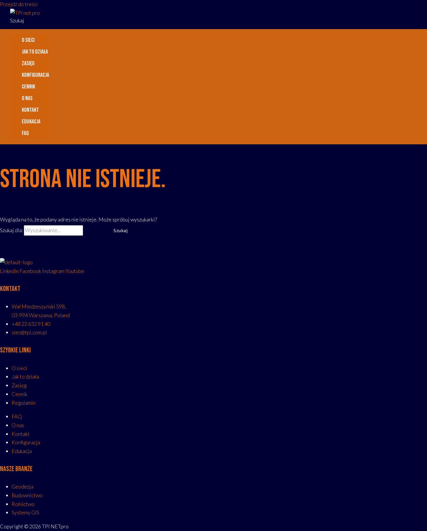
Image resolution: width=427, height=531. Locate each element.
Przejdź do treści (19, 4)
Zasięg (28, 63)
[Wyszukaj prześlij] (93, 230)
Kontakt (30, 109)
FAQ (25, 133)
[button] (17, 20)
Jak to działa (35, 51)
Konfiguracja (35, 75)
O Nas (27, 98)
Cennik (28, 86)
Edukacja (31, 121)
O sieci (28, 40)
